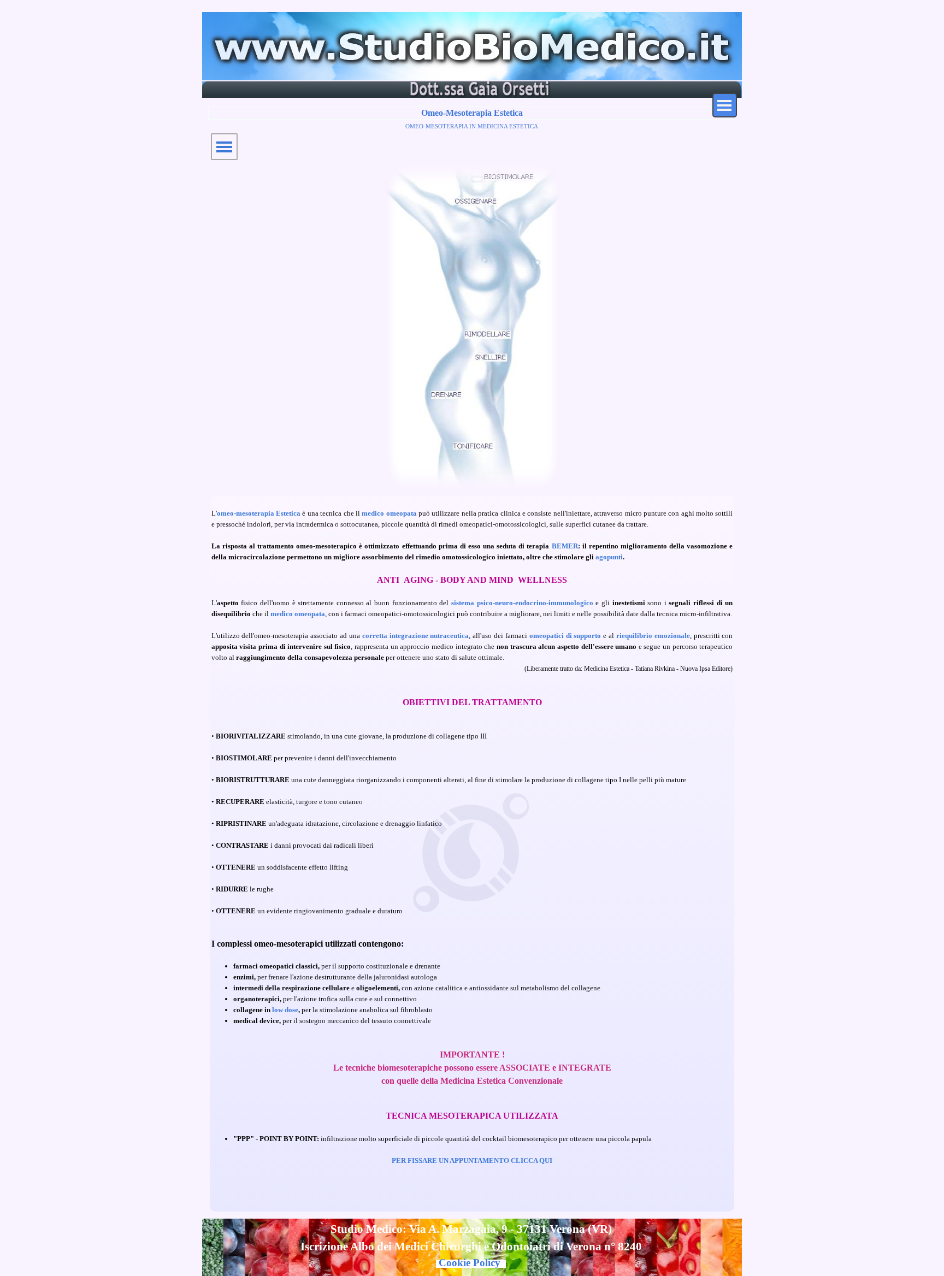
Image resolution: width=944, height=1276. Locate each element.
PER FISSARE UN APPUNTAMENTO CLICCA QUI (472, 1160)
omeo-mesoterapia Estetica (258, 513)
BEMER (565, 546)
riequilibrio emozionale (653, 635)
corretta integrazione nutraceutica (415, 635)
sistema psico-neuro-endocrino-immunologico (522, 603)
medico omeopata (389, 513)
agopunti (609, 557)
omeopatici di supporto (565, 635)
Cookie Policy (469, 1262)
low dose (285, 1010)
